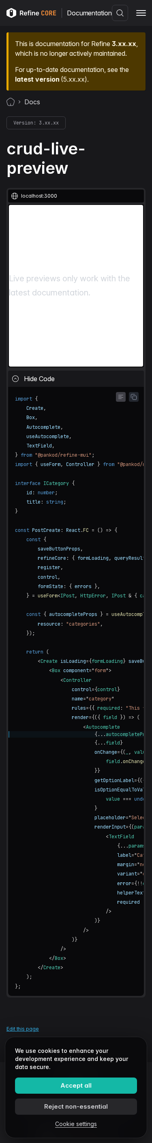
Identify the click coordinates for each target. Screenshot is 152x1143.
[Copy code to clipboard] (134, 397)
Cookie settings (76, 1123)
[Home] (10, 102)
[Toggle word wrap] (121, 397)
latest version (37, 79)
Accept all (76, 1085)
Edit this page (22, 1029)
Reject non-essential (76, 1106)
